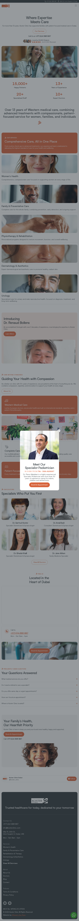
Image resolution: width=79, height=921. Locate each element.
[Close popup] (59, 430)
